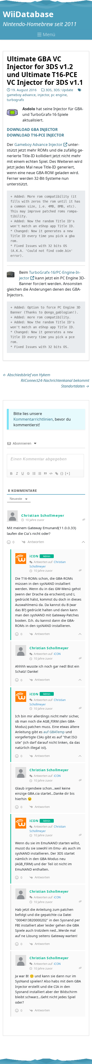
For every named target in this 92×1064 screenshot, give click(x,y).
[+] (67, 473)
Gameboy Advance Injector (38, 144)
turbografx (15, 100)
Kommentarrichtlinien (33, 419)
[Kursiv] (17, 473)
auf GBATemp (54, 732)
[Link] (56, 473)
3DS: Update (63, 90)
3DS (49, 90)
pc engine (59, 95)
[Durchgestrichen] (28, 473)
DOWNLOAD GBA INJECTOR (32, 129)
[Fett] (11, 473)
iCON (57, 654)
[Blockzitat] (45, 473)
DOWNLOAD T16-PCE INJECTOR (35, 135)
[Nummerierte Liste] (34, 473)
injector (43, 95)
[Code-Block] (51, 473)
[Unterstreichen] (22, 473)
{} (62, 473)
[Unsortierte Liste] (39, 473)
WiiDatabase (28, 14)
